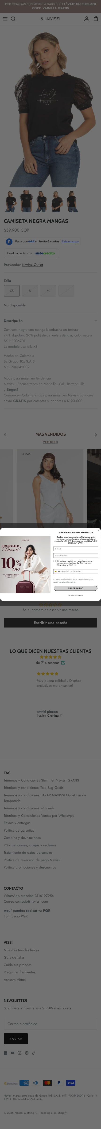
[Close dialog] (98, 530)
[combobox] (57, 571)
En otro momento (76, 595)
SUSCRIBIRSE (75, 588)
